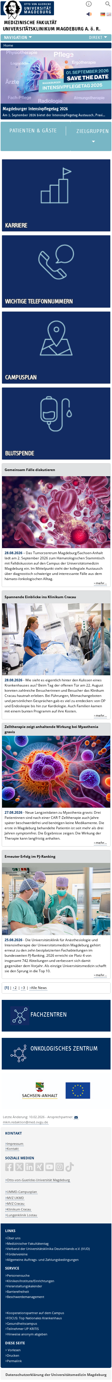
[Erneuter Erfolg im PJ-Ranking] (56, 933)
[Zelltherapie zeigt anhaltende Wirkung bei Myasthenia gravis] (56, 806)
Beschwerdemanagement (25, 1297)
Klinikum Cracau (19, 1209)
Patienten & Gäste (33, 131)
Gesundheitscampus (22, 1323)
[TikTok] (70, 1169)
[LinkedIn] (29, 1169)
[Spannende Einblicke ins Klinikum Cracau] (56, 674)
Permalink (14, 1361)
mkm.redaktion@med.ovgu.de (25, 1122)
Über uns (13, 1238)
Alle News (39, 987)
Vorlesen (14, 1350)
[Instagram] (60, 1169)
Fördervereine (17, 1254)
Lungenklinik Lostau (22, 1215)
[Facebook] (9, 1169)
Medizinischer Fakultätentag (28, 1243)
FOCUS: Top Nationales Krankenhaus (34, 1318)
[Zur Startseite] (27, 18)
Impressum (15, 1143)
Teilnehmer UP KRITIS (23, 1328)
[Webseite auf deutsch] (103, 15)
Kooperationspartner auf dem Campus (35, 1313)
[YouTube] (50, 1169)
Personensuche (18, 1275)
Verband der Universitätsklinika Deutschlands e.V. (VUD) (48, 1248)
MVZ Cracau (15, 1203)
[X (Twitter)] (19, 1169)
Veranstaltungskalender (24, 1286)
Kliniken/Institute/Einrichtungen (30, 1281)
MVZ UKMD (15, 1198)
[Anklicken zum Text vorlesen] (89, 15)
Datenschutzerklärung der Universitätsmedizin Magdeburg (56, 1374)
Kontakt (13, 1148)
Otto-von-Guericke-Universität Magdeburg (38, 1180)
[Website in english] (108, 15)
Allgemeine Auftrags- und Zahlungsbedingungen (43, 1259)
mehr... (101, 583)
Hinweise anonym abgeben (27, 1334)
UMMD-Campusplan (22, 1192)
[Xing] (40, 1169)
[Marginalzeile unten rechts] (56, 1107)
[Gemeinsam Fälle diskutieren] (56, 546)
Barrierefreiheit (18, 1291)
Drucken (13, 1355)
